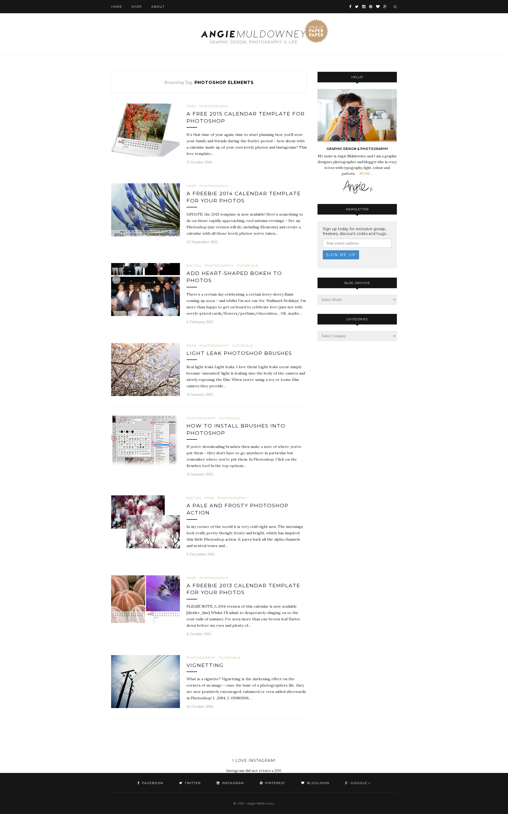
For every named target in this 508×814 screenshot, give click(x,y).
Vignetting (205, 665)
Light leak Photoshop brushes (239, 353)
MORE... (366, 173)
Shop (136, 6)
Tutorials (247, 266)
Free (191, 106)
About (158, 6)
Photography (214, 106)
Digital (194, 266)
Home (116, 6)
